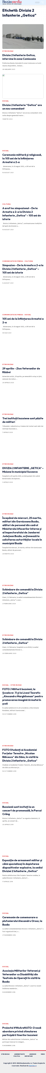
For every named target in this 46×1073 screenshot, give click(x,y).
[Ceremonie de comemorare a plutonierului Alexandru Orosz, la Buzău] (23, 898)
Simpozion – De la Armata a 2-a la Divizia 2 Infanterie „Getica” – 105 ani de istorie (22, 269)
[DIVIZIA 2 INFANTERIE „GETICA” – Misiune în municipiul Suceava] (23, 449)
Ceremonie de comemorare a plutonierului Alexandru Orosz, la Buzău (22, 921)
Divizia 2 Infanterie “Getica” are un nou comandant (22, 106)
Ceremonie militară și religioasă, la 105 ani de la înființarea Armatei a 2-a (22, 158)
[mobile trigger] (42, 2)
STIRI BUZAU (7, 51)
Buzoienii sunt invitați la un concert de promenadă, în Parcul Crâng (22, 810)
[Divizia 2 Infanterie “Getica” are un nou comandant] (23, 86)
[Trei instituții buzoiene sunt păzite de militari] (23, 399)
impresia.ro (33, 1066)
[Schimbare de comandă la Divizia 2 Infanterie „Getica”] (23, 570)
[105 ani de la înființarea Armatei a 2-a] (23, 300)
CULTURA (6, 204)
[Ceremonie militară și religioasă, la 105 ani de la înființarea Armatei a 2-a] (23, 136)
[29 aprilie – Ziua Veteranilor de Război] (23, 349)
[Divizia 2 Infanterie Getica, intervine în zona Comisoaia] (23, 36)
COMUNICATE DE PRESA (12, 261)
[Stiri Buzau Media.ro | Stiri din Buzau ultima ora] (12, 2)
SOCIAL (5, 101)
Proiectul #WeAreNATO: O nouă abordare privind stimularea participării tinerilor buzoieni (21, 1031)
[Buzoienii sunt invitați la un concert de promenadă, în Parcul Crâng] (23, 788)
